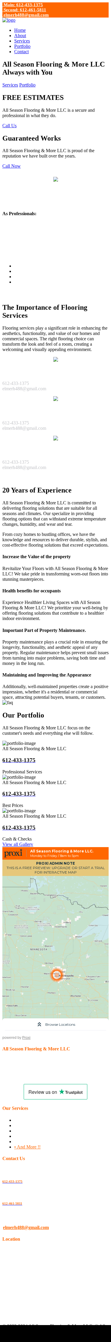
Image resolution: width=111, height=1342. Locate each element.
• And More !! (27, 1146)
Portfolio (22, 46)
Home (20, 30)
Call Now (11, 166)
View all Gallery (17, 844)
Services (22, 40)
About (20, 35)
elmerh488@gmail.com (25, 14)
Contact (21, 51)
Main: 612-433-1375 (22, 4)
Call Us (9, 125)
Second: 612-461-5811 (24, 9)
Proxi (26, 1038)
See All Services (17, 477)
